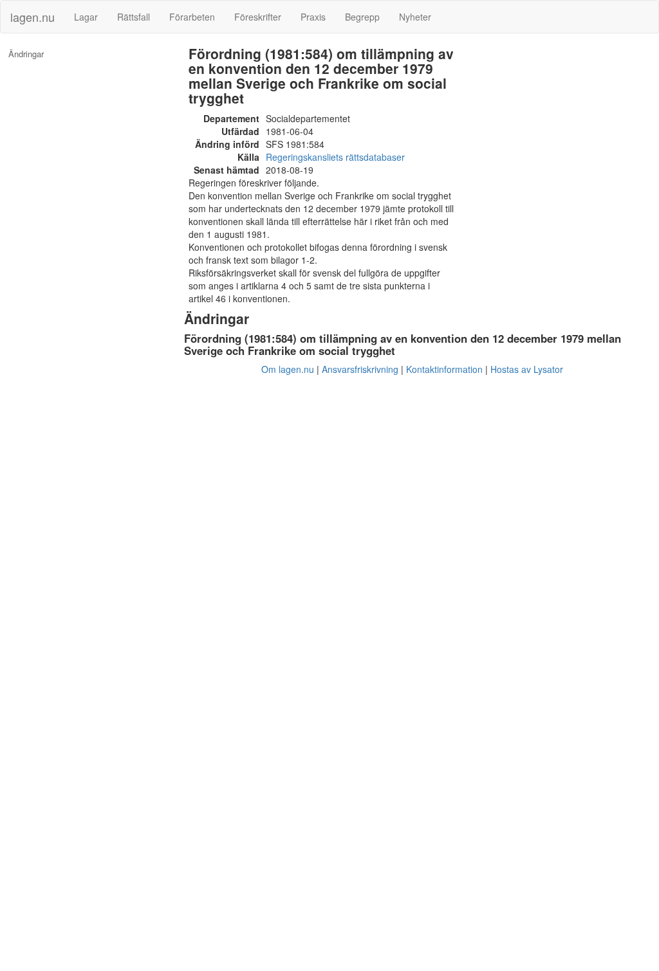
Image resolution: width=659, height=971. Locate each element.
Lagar (86, 16)
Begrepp (362, 16)
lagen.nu (32, 16)
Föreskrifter (257, 16)
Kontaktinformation (444, 369)
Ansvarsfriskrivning (360, 369)
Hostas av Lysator (526, 369)
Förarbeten (192, 16)
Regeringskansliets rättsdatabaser (335, 156)
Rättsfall (133, 16)
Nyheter (415, 16)
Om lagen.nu (287, 369)
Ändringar (26, 54)
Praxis (313, 16)
